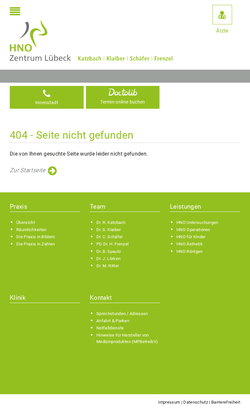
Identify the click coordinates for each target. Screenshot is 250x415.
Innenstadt (46, 102)
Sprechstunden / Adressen (122, 313)
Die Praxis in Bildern (35, 236)
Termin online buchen (122, 102)
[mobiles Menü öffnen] (15, 12)
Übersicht (25, 222)
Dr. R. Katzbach (111, 222)
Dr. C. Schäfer (109, 236)
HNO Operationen (193, 229)
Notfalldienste (110, 327)
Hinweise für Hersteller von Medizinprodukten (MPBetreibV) (127, 338)
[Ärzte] (222, 14)
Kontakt (101, 297)
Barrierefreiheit (225, 402)
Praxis (18, 206)
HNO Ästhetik (189, 244)
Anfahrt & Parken (112, 320)
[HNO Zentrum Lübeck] (40, 41)
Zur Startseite (27, 170)
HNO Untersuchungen (197, 222)
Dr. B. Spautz (108, 251)
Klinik (18, 297)
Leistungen (185, 206)
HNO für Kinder (190, 236)
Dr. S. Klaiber (108, 229)
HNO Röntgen (189, 251)
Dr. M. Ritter (107, 265)
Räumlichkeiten (31, 229)
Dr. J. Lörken (108, 258)
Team (97, 206)
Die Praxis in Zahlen (35, 244)
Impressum (169, 402)
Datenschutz (195, 402)
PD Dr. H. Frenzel (112, 244)
